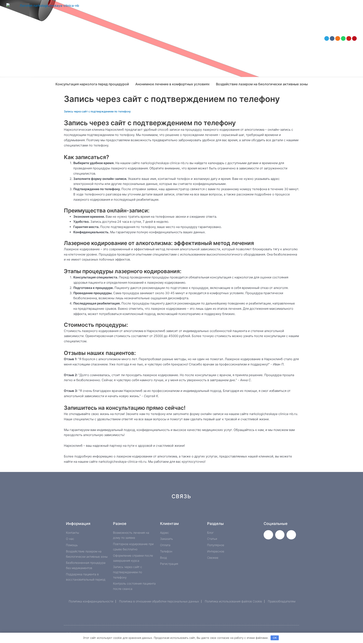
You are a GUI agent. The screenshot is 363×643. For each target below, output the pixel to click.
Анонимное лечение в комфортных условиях (172, 84)
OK (275, 637)
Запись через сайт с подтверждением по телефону (97, 111)
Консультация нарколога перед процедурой (92, 84)
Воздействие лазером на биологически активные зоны (262, 84)
